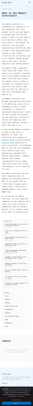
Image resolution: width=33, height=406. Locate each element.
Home (3, 386)
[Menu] (29, 2)
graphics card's (20, 184)
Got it (16, 403)
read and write (15, 101)
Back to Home (7, 9)
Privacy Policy (16, 399)
